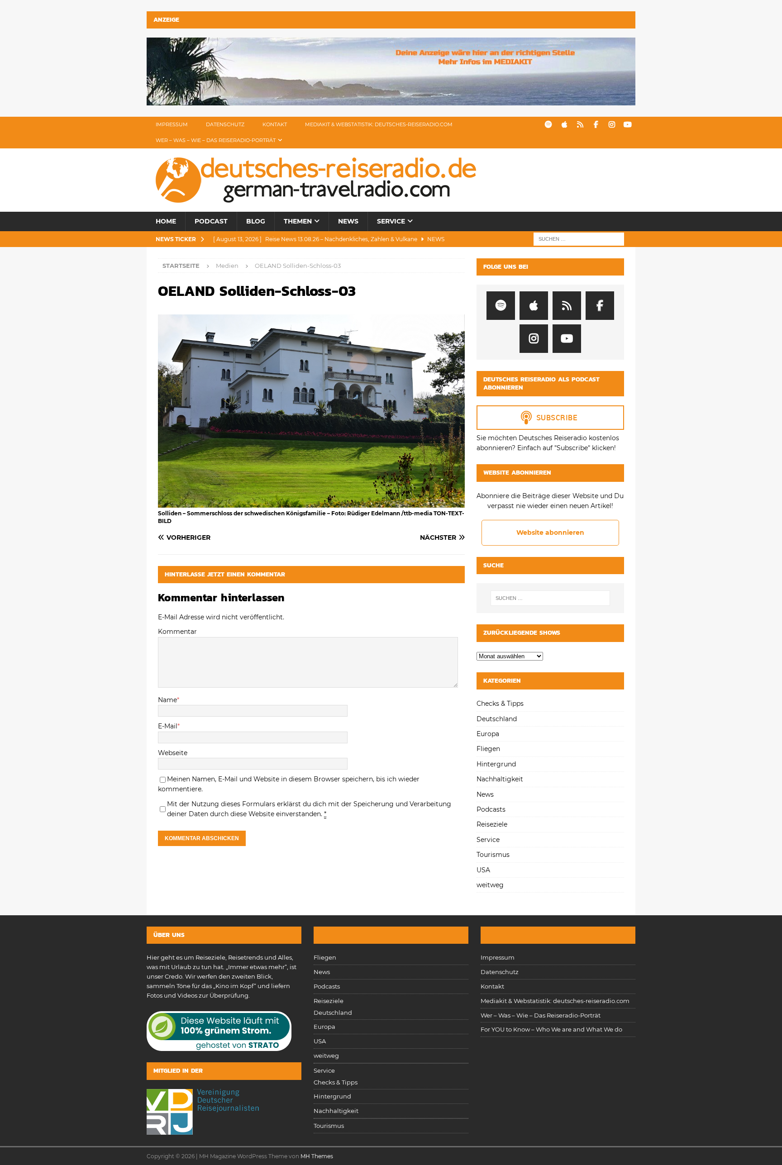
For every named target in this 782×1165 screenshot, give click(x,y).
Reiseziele (492, 824)
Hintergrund (496, 764)
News (348, 221)
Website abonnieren (550, 532)
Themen (298, 221)
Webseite (172, 753)
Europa (488, 734)
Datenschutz (225, 124)
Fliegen (488, 749)
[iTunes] (564, 125)
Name (167, 700)
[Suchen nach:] (579, 238)
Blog (255, 221)
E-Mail (167, 726)
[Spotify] (548, 125)
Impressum (172, 124)
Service (391, 221)
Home (166, 221)
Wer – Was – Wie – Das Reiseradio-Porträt (216, 140)
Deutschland (497, 719)
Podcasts (491, 809)
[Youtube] (627, 125)
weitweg (490, 885)
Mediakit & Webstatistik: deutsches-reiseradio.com (379, 124)
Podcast (211, 221)
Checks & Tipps (500, 703)
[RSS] (580, 125)
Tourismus (493, 855)
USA (483, 870)
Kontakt (274, 124)
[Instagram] (612, 125)
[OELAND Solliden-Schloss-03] (311, 503)
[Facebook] (596, 125)
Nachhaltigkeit (500, 779)
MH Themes (316, 1156)
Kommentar (177, 632)
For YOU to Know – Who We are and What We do (551, 1029)
